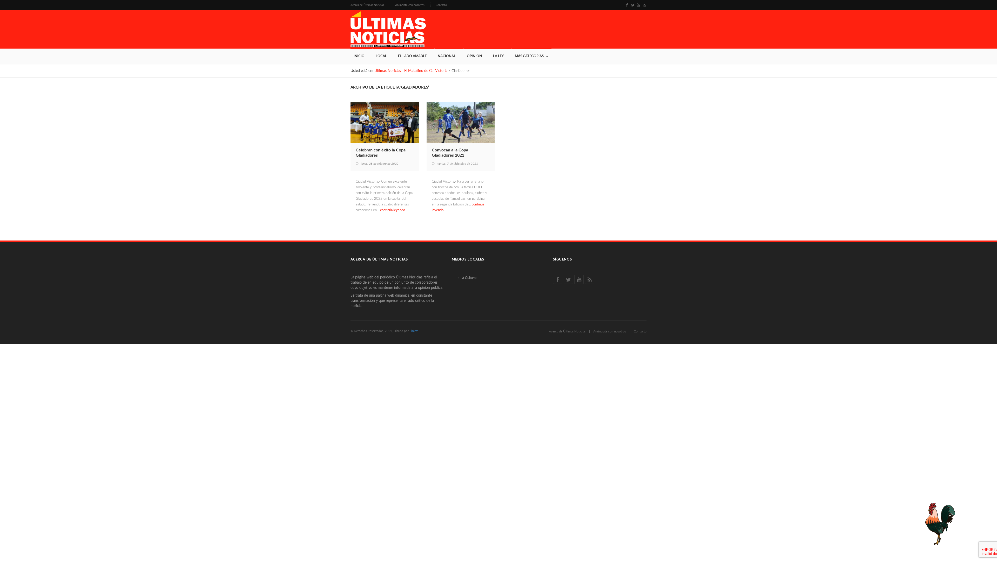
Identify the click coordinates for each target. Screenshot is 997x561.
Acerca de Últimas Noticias (367, 5)
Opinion (474, 56)
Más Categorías (529, 56)
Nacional (447, 56)
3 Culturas (469, 277)
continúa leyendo (392, 210)
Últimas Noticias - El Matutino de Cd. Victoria (410, 71)
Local (381, 56)
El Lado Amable (412, 56)
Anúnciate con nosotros (410, 5)
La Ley (498, 56)
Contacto (441, 5)
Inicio (359, 56)
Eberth (414, 330)
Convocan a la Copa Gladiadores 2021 (450, 152)
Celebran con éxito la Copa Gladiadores (381, 152)
